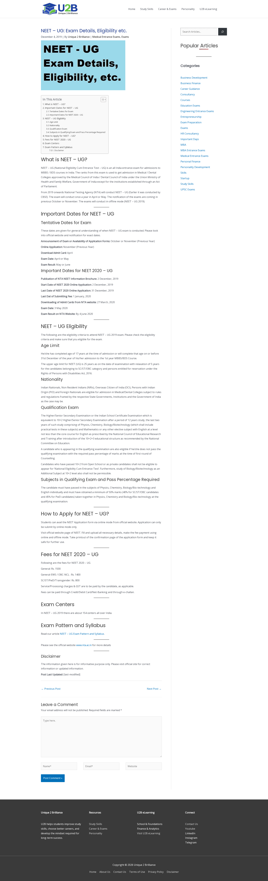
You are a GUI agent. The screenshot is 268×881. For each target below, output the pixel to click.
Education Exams (190, 105)
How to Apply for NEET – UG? (60, 135)
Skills (183, 172)
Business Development (194, 77)
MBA (183, 144)
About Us (104, 872)
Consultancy (188, 94)
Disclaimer (59, 150)
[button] (223, 9)
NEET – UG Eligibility (55, 118)
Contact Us (191, 824)
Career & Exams (167, 9)
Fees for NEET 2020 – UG (58, 139)
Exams (125, 37)
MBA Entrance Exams (193, 150)
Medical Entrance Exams (106, 37)
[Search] (222, 31)
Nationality (55, 125)
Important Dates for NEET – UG (61, 107)
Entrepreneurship (191, 116)
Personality (188, 9)
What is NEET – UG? (55, 104)
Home (131, 9)
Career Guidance (190, 89)
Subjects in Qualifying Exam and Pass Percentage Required (77, 132)
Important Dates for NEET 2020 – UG (66, 114)
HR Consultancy (190, 133)
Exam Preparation (191, 122)
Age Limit (54, 122)
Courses (185, 100)
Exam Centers (52, 143)
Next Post (154, 688)
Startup (185, 178)
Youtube (190, 828)
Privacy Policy (156, 872)
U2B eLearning (208, 9)
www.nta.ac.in (84, 645)
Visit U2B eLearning (148, 833)
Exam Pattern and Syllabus (58, 147)
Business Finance (191, 83)
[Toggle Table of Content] (101, 99)
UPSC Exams (188, 189)
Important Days (190, 139)
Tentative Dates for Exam (61, 111)
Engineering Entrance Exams (197, 111)
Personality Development (195, 167)
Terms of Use (137, 872)
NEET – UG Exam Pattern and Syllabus (82, 633)
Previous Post (50, 688)
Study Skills (146, 9)
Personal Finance (190, 161)
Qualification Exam (58, 128)
